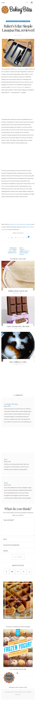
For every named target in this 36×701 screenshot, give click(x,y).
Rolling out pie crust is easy (18, 291)
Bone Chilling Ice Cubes (18, 362)
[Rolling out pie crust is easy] (18, 276)
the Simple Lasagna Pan (17, 87)
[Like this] (27, 238)
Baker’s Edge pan (18, 69)
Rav (5, 459)
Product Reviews (24, 21)
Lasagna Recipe (11, 404)
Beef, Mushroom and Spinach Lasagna (18, 224)
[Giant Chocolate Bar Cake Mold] (18, 311)
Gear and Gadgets (12, 21)
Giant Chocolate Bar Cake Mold (18, 326)
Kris (6, 482)
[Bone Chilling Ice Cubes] (18, 347)
